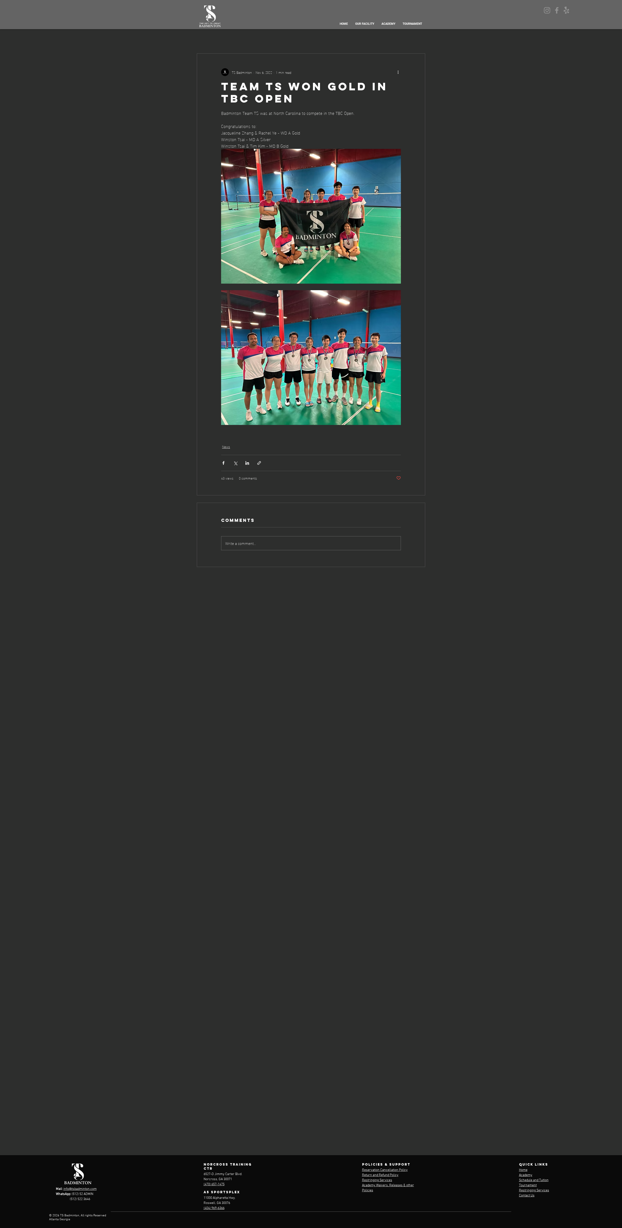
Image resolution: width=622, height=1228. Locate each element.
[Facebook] (557, 10)
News (226, 446)
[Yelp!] (566, 10)
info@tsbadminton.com (80, 1189)
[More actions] (398, 72)
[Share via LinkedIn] (247, 463)
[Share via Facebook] (223, 463)
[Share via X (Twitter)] (235, 463)
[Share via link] (259, 463)
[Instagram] (547, 10)
